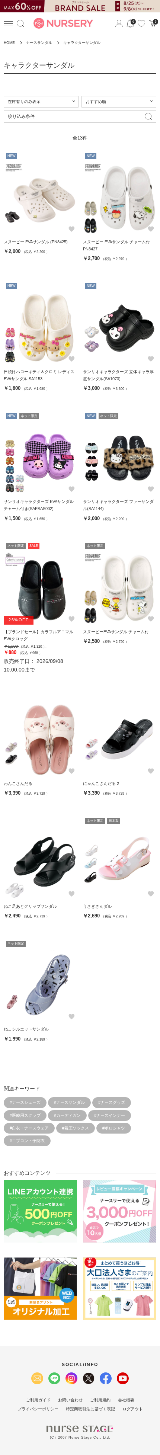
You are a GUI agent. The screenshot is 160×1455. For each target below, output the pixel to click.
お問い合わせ (70, 1400)
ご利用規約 (100, 1400)
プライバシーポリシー (37, 1409)
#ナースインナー (109, 1115)
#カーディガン (67, 1115)
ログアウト (132, 1409)
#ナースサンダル (69, 1102)
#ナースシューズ (25, 1102)
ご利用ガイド (38, 1400)
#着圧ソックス (75, 1128)
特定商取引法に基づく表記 (90, 1409)
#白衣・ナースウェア (29, 1128)
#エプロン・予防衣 (27, 1140)
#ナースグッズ (111, 1102)
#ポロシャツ (113, 1128)
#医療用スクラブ (25, 1115)
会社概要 (126, 1400)
